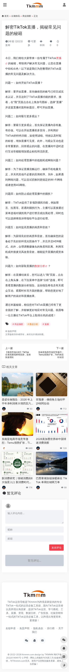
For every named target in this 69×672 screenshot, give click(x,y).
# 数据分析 (33, 324)
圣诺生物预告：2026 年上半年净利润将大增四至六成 (17, 401)
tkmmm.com (28, 654)
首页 (6, 16)
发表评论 (56, 547)
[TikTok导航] (35, 5)
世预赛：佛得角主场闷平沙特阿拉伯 (50, 401)
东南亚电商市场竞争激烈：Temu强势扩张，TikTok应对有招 (17, 441)
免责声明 (24, 628)
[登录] (64, 5)
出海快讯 (15, 16)
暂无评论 (14, 493)
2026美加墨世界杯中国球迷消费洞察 (51, 440)
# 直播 (46, 324)
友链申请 (11, 628)
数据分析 (39, 266)
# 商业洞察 (18, 324)
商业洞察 (26, 16)
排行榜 (50, 628)
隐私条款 (38, 628)
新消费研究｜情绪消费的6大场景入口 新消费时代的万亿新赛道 (17, 480)
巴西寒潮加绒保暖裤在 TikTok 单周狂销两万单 (51, 480)
